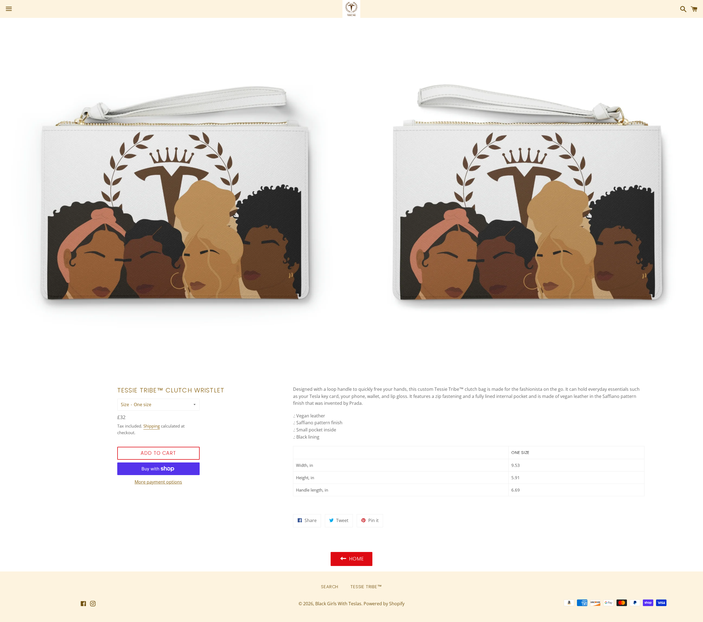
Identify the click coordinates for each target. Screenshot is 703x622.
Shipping (151, 426)
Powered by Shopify (384, 604)
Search (329, 587)
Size (125, 404)
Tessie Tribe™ (366, 587)
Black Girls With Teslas (338, 604)
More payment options (158, 482)
